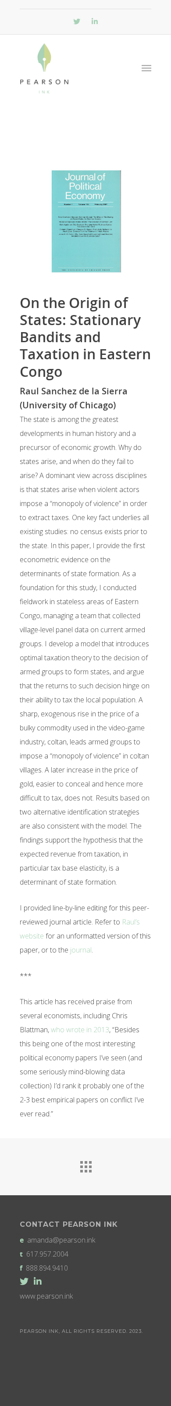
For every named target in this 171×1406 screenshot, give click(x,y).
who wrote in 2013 (80, 1029)
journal (81, 950)
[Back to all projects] (85, 1164)
